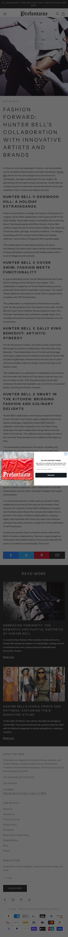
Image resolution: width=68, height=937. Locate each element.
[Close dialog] (65, 453)
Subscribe (51, 475)
